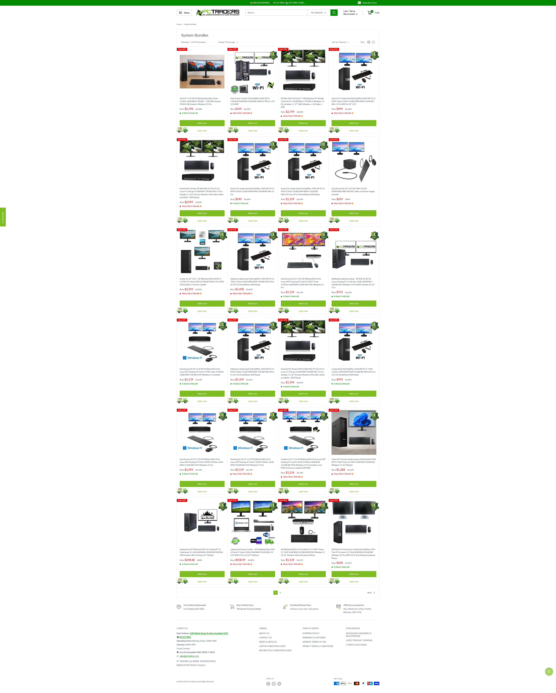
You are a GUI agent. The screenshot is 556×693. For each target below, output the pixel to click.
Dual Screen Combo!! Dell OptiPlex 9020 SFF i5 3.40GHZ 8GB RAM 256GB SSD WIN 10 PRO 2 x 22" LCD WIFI (252, 101)
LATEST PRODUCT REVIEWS (359, 640)
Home (179, 24)
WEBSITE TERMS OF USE (314, 642)
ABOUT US (264, 633)
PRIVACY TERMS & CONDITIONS (318, 646)
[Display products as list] (373, 42)
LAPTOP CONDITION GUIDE (272, 646)
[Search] (334, 12)
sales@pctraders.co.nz (189, 656)
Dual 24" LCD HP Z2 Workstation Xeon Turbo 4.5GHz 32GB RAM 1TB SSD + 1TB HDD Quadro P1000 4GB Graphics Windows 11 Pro (200, 101)
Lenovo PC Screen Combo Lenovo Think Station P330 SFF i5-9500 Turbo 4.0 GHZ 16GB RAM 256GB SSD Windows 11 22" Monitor (354, 462)
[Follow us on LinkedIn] (279, 684)
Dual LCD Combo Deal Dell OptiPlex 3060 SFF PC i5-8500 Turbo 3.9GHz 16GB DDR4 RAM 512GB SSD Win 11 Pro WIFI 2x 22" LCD (354, 101)
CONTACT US (265, 637)
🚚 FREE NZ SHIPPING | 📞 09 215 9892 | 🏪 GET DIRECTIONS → (278, 3)
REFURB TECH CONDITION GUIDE (275, 650)
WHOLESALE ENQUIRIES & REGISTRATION (358, 634)
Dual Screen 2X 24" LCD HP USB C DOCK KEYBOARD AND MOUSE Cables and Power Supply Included (353, 191)
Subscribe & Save (370, 3)
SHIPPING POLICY (311, 633)
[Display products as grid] (368, 42)
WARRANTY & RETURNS (314, 637)
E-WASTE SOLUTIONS (356, 645)
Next (369, 592)
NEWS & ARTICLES (268, 642)
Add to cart (202, 123)
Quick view (202, 130)
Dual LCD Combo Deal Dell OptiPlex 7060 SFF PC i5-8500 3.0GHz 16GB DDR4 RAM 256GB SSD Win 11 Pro (252, 191)
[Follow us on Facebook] (268, 684)
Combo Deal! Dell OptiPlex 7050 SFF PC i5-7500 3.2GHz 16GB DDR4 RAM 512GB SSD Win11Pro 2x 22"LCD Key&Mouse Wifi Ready (353, 372)
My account (349, 14)
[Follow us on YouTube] (274, 684)
